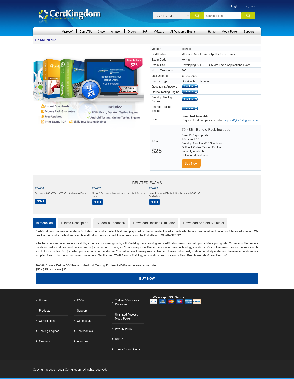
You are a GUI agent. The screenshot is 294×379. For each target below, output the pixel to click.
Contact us (84, 321)
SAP (145, 31)
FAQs (80, 300)
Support (249, 31)
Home (212, 31)
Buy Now (191, 163)
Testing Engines (49, 331)
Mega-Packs (230, 31)
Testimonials (85, 331)
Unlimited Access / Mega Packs (126, 316)
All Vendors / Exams (183, 31)
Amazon (116, 31)
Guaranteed (46, 341)
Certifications (47, 321)
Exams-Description (74, 222)
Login (234, 6)
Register (249, 6)
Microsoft (67, 31)
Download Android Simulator (203, 222)
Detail (40, 201)
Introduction (44, 222)
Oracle (132, 31)
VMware (159, 31)
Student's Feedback (111, 222)
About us (82, 341)
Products (44, 310)
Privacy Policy (123, 329)
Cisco (101, 31)
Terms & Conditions (127, 349)
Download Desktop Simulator (154, 222)
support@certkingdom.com (241, 120)
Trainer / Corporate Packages (127, 302)
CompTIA (86, 31)
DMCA (119, 339)
